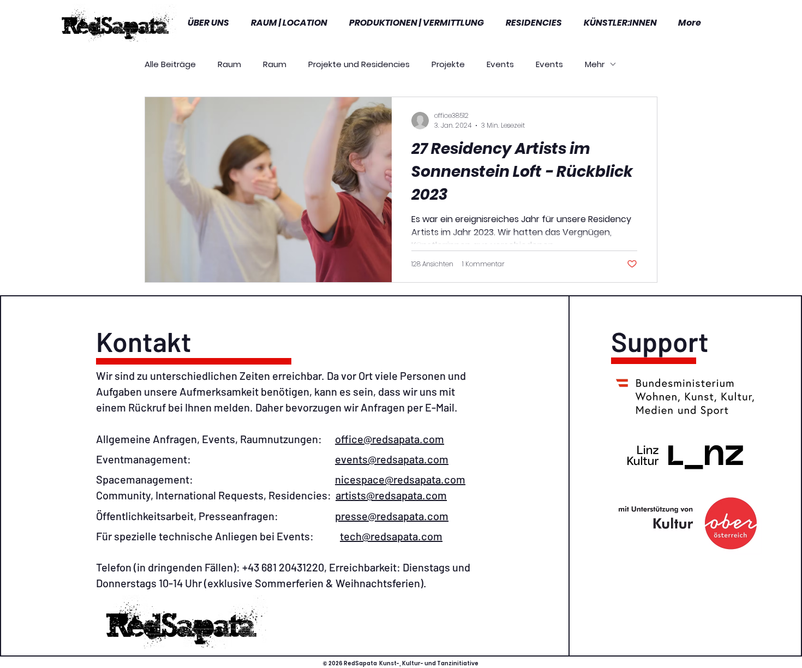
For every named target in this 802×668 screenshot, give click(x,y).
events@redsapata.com (391, 459)
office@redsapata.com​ (389, 438)
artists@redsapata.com (391, 495)
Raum (229, 64)
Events (500, 64)
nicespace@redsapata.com (400, 479)
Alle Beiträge (170, 64)
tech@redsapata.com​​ (391, 535)
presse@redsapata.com (391, 515)
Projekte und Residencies (359, 64)
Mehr (595, 64)
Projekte (448, 64)
